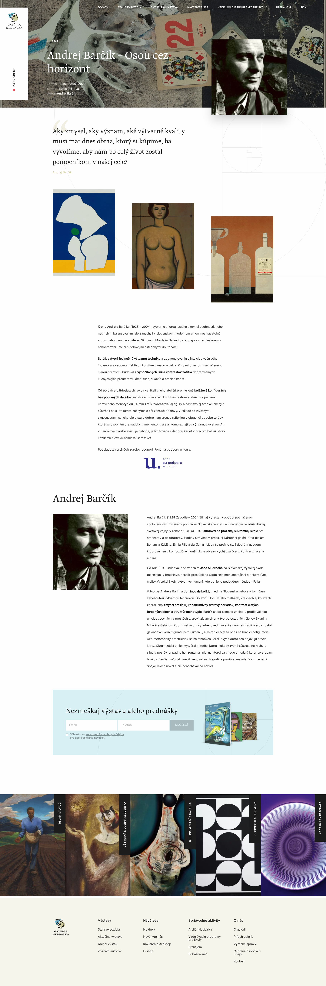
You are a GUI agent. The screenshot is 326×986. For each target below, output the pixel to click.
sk (302, 7)
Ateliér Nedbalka (200, 929)
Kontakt (239, 961)
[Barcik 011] (163, 246)
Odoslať (182, 725)
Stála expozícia (129, 7)
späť (55, 41)
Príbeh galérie (243, 936)
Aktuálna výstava (164, 7)
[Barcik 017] (84, 232)
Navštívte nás (197, 7)
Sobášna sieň (197, 954)
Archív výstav (107, 944)
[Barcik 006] (242, 259)
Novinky (149, 929)
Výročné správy (245, 944)
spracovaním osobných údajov (105, 734)
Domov (103, 7)
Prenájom (283, 7)
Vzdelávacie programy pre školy (242, 7)
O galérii (240, 929)
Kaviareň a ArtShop (157, 944)
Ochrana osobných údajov (247, 952)
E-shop (148, 951)
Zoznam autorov (109, 951)
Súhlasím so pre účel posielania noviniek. (97, 736)
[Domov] (25, 7)
